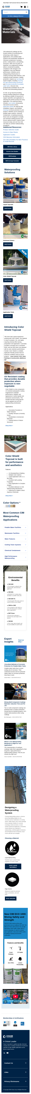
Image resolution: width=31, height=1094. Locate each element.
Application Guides (9, 135)
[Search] (26, 12)
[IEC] (22, 1024)
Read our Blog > (21, 640)
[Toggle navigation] (27, 7)
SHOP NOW (7, 208)
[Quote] (25, 7)
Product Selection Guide (11, 130)
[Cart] (21, 7)
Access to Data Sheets (10, 132)
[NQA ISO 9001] (6, 1023)
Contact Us (8, 1063)
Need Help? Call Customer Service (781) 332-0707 (15, 2)
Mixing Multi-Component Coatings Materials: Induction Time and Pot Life (14, 703)
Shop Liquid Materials (13, 866)
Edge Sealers (10, 898)
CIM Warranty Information (11, 137)
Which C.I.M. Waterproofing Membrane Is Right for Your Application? (12, 743)
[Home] (6, 6)
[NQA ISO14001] (15, 1023)
